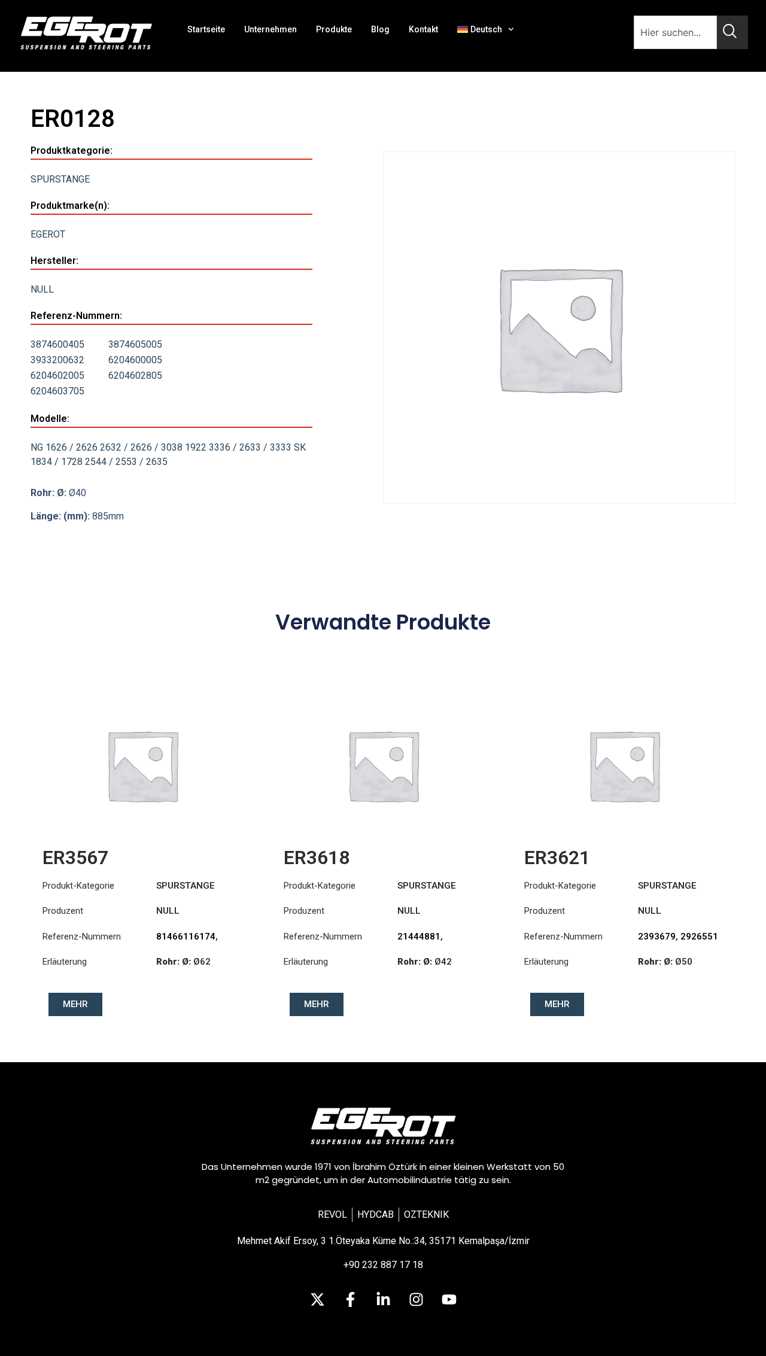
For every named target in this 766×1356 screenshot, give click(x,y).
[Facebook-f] (350, 1299)
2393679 (657, 936)
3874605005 (135, 344)
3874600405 (57, 344)
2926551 (699, 936)
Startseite (206, 29)
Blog (380, 29)
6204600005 (135, 360)
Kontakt (423, 29)
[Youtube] (449, 1299)
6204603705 (57, 391)
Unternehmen (270, 29)
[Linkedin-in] (383, 1299)
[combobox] (675, 32)
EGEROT (48, 234)
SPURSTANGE (60, 179)
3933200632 (57, 360)
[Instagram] (416, 1299)
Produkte (334, 29)
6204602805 (135, 375)
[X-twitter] (317, 1299)
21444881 (418, 936)
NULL (42, 289)
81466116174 (185, 936)
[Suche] (732, 32)
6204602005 (57, 375)
